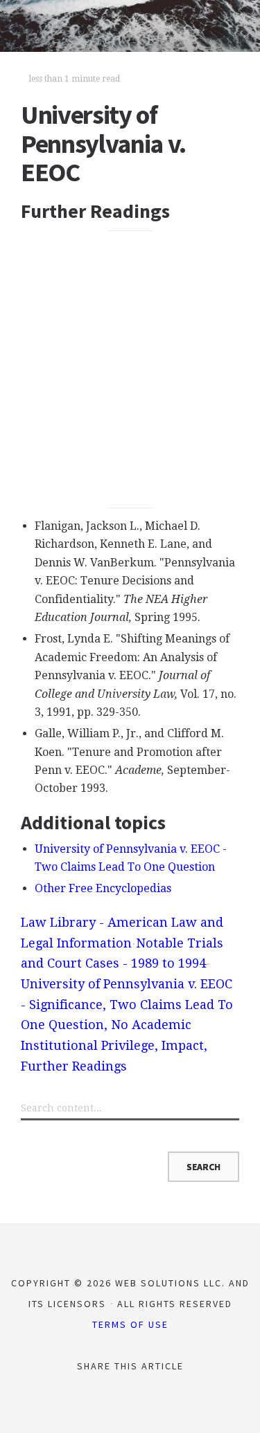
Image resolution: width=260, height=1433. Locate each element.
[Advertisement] (130, 369)
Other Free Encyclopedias (103, 888)
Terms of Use (130, 1324)
